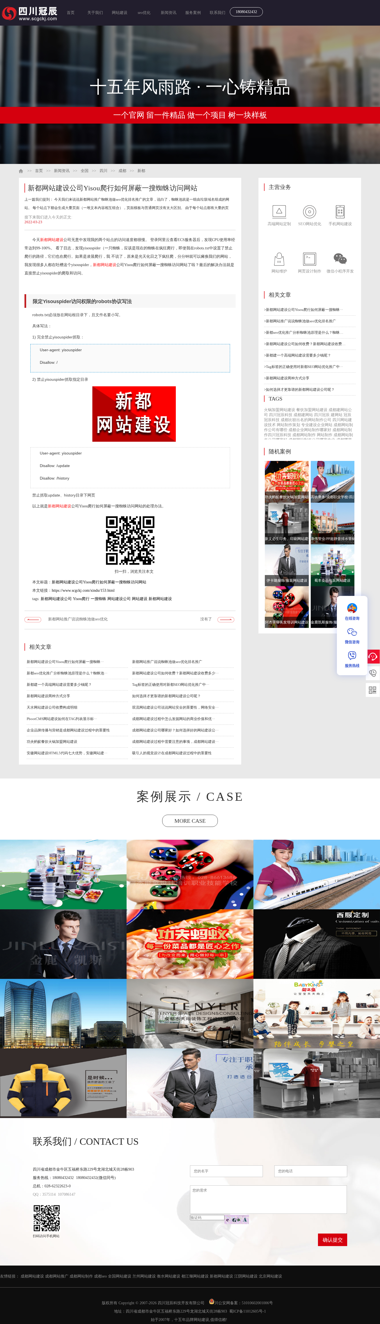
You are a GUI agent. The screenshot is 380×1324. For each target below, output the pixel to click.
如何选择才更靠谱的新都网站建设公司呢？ (166, 696)
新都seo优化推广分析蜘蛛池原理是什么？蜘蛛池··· (67, 673)
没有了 (206, 619)
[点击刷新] (236, 1219)
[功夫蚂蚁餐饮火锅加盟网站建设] (287, 482)
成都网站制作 (304, 435)
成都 (122, 171)
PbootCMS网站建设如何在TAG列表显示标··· (62, 719)
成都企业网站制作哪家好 (309, 430)
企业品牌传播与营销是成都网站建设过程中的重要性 (68, 730)
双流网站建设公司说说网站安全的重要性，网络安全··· (175, 707)
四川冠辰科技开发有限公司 (181, 1303)
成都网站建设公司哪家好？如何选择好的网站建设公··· (175, 730)
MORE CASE (190, 821)
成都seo (100, 1276)
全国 (84, 171)
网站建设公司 (119, 599)
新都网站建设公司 (56, 599)
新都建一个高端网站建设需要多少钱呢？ (59, 684)
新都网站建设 (51, 240)
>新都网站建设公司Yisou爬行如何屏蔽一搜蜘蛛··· (303, 310)
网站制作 (324, 435)
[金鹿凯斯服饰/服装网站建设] (333, 607)
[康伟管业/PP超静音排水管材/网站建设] (333, 523)
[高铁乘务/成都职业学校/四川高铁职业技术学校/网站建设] (333, 482)
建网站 (336, 415)
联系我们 (217, 13)
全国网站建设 (119, 1276)
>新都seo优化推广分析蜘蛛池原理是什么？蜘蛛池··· (305, 332)
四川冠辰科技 (280, 415)
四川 (103, 171)
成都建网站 (303, 415)
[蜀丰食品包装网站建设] (333, 565)
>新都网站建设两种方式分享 (286, 378)
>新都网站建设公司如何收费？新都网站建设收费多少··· (305, 344)
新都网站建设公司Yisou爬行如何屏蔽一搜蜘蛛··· (65, 662)
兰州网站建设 (144, 1276)
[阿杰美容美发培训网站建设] (287, 607)
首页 (71, 13)
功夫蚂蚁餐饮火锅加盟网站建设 (52, 742)
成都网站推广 (56, 1276)
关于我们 (95, 13)
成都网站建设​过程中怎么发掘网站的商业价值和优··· (173, 719)
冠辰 (347, 415)
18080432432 (246, 12)
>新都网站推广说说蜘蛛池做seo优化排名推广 (300, 321)
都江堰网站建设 (195, 1276)
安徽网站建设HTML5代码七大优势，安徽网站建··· (67, 753)
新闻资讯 (168, 13)
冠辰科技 (272, 420)
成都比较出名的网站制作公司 (306, 420)
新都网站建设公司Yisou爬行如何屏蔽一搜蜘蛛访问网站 (99, 582)
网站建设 (119, 13)
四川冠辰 (322, 415)
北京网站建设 (270, 1276)
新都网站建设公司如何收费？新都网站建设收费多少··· (175, 673)
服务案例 (193, 13)
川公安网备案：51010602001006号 (244, 1303)
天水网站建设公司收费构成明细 (52, 707)
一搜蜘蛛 (98, 599)
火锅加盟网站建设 (279, 410)
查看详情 (63, 885)
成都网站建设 (32, 1276)
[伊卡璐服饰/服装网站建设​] (287, 565)
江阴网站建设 (246, 1276)
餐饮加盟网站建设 (311, 410)
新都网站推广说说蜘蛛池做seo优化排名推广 (78, 621)
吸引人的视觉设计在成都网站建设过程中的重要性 (172, 753)
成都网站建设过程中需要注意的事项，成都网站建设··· (175, 742)
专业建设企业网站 (316, 425)
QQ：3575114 (44, 1194)
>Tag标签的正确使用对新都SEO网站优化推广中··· (303, 367)
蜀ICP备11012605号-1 (247, 1311)
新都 (141, 171)
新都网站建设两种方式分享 (48, 696)
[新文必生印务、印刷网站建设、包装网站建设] (287, 523)
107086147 (66, 1194)
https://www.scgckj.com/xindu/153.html (83, 590)
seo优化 (144, 13)
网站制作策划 (288, 425)
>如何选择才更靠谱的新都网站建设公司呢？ (299, 389)
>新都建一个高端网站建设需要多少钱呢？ (297, 355)
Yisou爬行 (81, 599)
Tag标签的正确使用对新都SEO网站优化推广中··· (170, 684)
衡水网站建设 (168, 1276)
